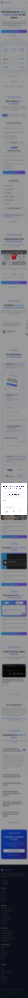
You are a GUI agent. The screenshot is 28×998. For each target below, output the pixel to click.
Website (5, 500)
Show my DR (8, 507)
